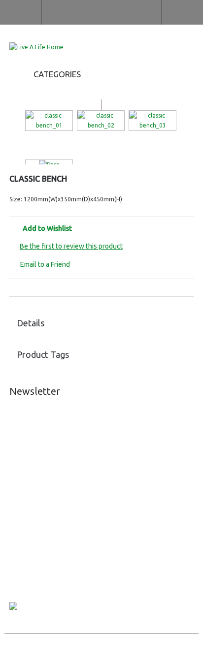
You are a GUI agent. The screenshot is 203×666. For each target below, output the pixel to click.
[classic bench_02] (101, 120)
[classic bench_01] (49, 120)
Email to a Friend (45, 264)
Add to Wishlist (47, 228)
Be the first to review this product (71, 246)
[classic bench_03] (152, 120)
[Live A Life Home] (36, 47)
